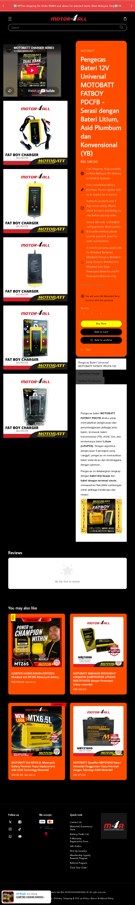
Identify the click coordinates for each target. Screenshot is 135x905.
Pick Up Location (78, 850)
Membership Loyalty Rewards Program (80, 857)
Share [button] (88, 349)
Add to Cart (101, 331)
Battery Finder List (79, 834)
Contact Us (75, 822)
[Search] (121, 27)
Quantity (85, 308)
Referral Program (78, 862)
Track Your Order (78, 867)
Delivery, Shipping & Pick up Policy (71, 898)
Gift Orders (75, 846)
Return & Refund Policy (102, 898)
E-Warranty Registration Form (79, 840)
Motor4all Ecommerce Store (81, 828)
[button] (10, 18)
